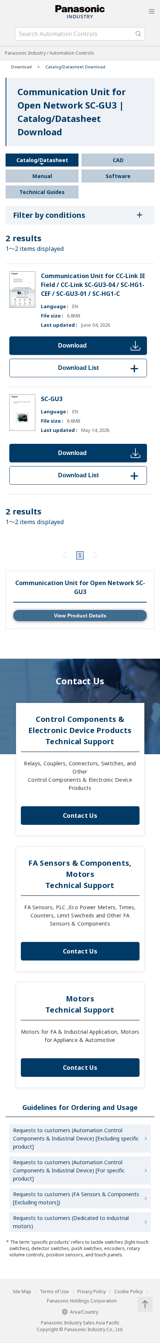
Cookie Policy (128, 1291)
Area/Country (84, 1312)
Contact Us (80, 815)
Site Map (22, 1291)
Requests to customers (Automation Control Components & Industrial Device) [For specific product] (69, 1170)
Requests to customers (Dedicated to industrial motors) (71, 1222)
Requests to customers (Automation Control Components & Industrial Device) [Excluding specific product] (76, 1138)
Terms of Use (54, 1291)
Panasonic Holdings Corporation (82, 1301)
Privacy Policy (91, 1291)
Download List (99, 367)
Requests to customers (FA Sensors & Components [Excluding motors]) (76, 1198)
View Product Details (80, 616)
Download (72, 345)
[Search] (138, 34)
